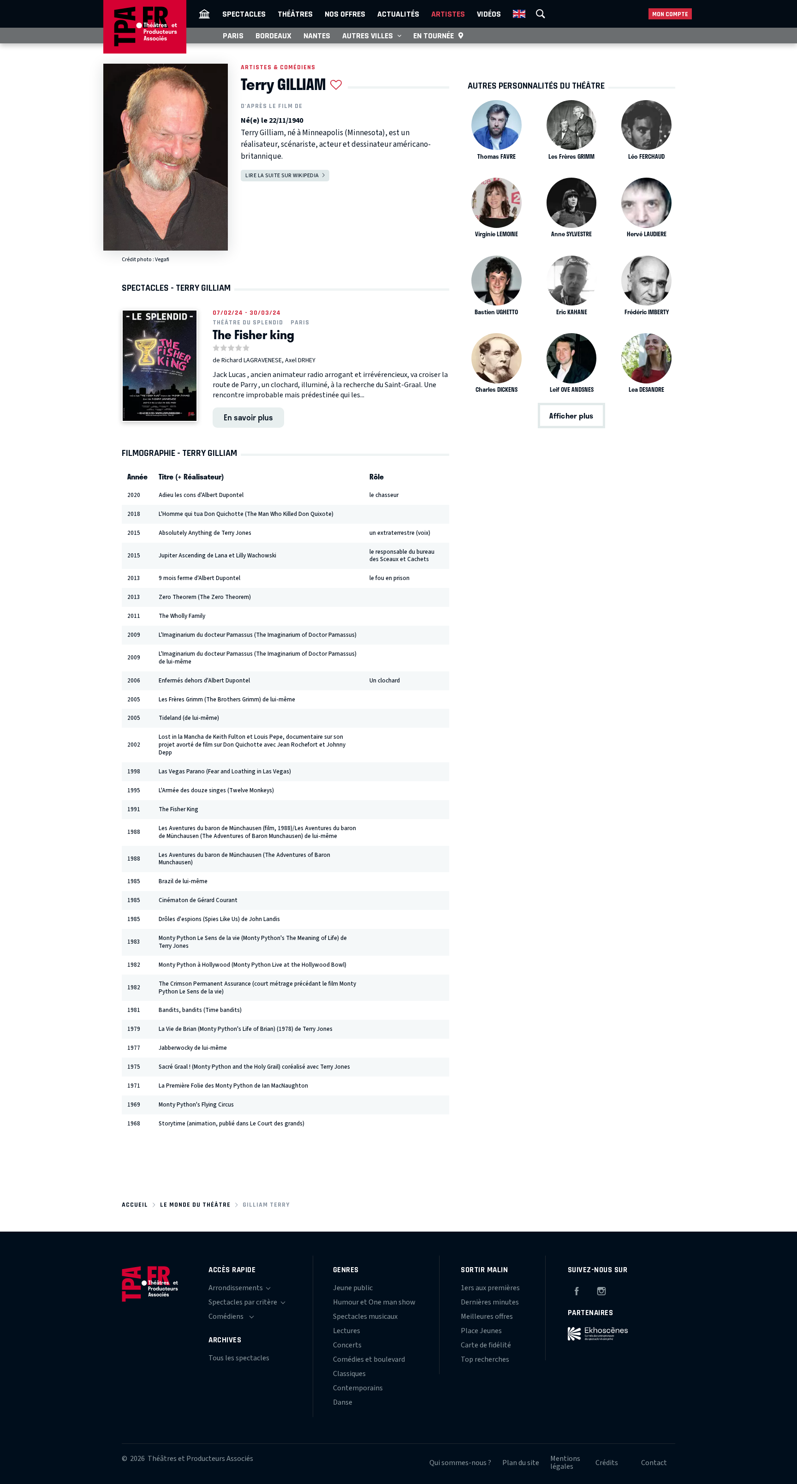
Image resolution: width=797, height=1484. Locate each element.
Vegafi (162, 259)
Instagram (601, 1289)
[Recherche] (540, 14)
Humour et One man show (374, 1302)
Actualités (398, 13)
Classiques (349, 1374)
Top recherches (485, 1359)
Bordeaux (273, 35)
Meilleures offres (487, 1316)
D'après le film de (272, 106)
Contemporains (358, 1388)
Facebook (576, 1289)
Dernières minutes (490, 1302)
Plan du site (520, 1463)
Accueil (135, 1204)
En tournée (433, 35)
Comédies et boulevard (369, 1359)
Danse (342, 1402)
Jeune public (353, 1288)
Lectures (346, 1331)
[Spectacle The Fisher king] (159, 366)
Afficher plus (571, 415)
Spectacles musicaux (365, 1316)
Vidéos (489, 13)
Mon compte (670, 14)
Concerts (347, 1345)
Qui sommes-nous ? (460, 1463)
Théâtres (295, 13)
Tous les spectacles (238, 1358)
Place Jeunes (481, 1331)
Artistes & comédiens (278, 67)
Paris (233, 35)
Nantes (316, 35)
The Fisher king (253, 334)
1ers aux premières (490, 1288)
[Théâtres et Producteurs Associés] (204, 13)
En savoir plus (248, 417)
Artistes (448, 13)
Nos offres (345, 13)
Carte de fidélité (486, 1345)
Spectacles (244, 13)
